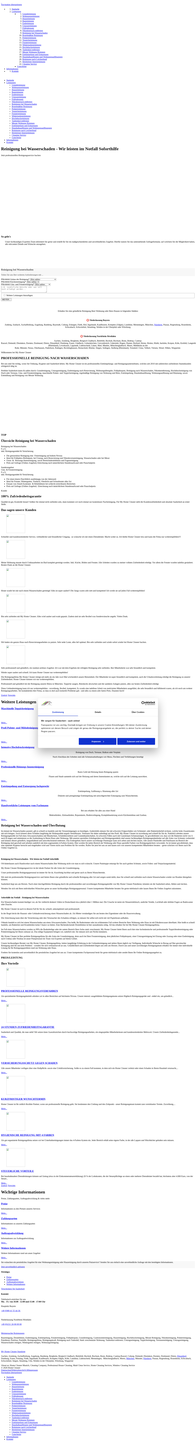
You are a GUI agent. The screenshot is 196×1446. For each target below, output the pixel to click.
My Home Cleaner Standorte (13, 1351)
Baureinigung (17, 92)
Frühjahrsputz (17, 99)
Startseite (10, 80)
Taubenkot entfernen (20, 121)
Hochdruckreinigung (20, 118)
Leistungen (11, 82)
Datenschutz (6, 1370)
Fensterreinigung (19, 114)
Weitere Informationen (15, 1284)
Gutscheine (16, 137)
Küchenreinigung (13, 282)
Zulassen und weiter (136, 741)
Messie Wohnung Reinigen (23, 123)
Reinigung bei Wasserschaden (24, 104)
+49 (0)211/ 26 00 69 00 (11, 1324)
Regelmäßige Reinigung (22, 106)
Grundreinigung (18, 85)
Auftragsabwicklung (15, 1282)
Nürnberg (158, 325)
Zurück (4, 695)
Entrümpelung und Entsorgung (25, 125)
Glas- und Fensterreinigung (17, 284)
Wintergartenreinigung (21, 116)
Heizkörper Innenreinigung (23, 133)
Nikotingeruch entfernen (22, 102)
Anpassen (96, 741)
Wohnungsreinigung (20, 87)
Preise (8, 1277)
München (130, 1358)
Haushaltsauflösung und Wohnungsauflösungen (32, 128)
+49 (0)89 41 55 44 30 (11, 1311)
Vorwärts (11, 695)
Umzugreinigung (19, 97)
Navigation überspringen (11, 4)
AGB (26, 1370)
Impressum (33, 1370)
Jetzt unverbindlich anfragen (13, 1267)
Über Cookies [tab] (138, 712)
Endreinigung (17, 94)
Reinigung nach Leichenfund (24, 130)
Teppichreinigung (19, 111)
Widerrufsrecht (17, 1370)
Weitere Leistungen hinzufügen (19, 295)
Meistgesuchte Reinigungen (12, 1333)
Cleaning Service (19, 135)
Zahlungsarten (12, 1279)
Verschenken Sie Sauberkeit (13, 1289)
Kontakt (9, 142)
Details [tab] (98, 712)
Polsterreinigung (18, 109)
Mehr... (4, 723)
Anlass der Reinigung (15, 279)
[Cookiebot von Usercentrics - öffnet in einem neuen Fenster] (143, 703)
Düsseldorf (181, 1356)
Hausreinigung (18, 90)
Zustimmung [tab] (58, 712)
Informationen (12, 140)
